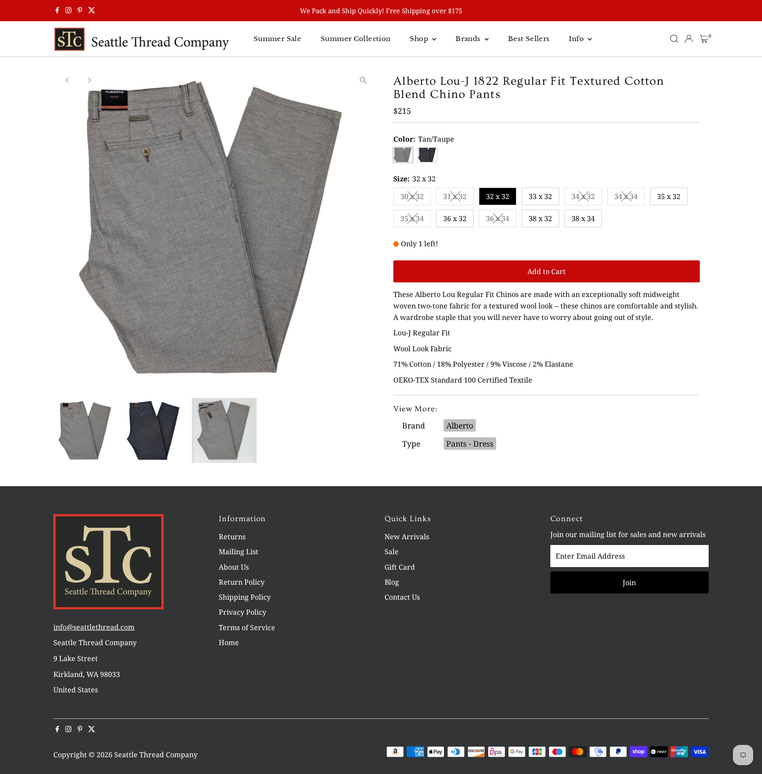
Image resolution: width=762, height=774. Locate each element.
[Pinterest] (80, 10)
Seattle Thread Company (156, 754)
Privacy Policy (242, 612)
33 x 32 (540, 196)
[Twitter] (91, 10)
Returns (232, 536)
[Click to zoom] (363, 80)
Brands (469, 38)
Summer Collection (355, 38)
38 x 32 (540, 218)
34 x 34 (629, 198)
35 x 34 (415, 220)
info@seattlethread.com (93, 627)
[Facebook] (57, 10)
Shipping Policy (245, 597)
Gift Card (400, 567)
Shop (420, 38)
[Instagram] (68, 10)
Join (629, 582)
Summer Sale (277, 38)
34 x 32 (587, 198)
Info (577, 38)
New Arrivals (407, 536)
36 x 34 (501, 220)
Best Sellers (529, 38)
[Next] (89, 80)
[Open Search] (674, 39)
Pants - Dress (469, 443)
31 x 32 (458, 198)
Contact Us (402, 597)
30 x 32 (415, 198)
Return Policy (242, 582)
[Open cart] (704, 39)
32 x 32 (497, 196)
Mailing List (238, 551)
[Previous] (68, 80)
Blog (392, 582)
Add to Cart (546, 271)
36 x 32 (455, 218)
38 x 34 (583, 218)
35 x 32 (668, 196)
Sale (392, 551)
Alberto (459, 425)
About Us (234, 567)
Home (229, 642)
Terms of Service (247, 627)
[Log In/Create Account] (689, 39)
